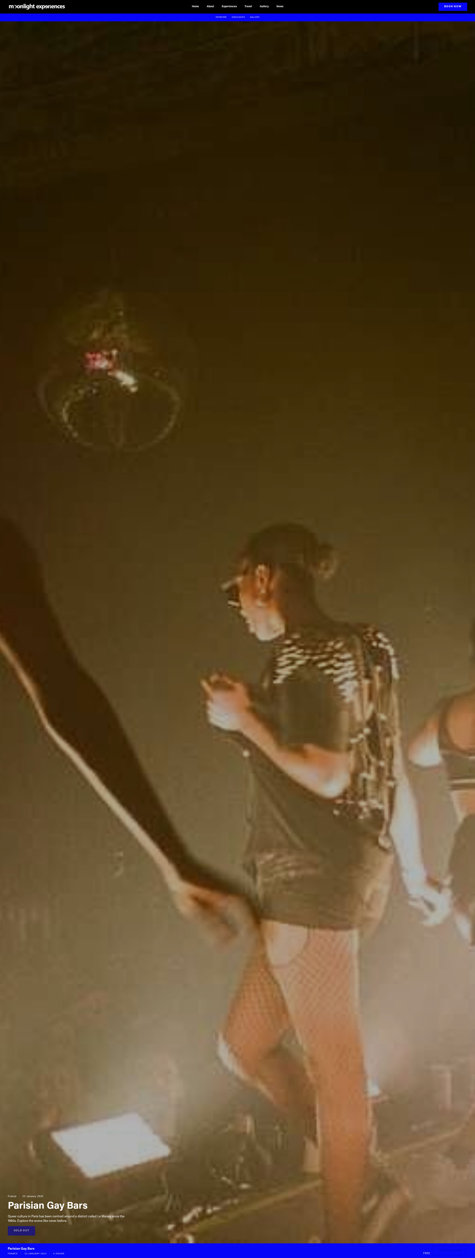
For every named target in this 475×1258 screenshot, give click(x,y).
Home (195, 6)
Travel (248, 6)
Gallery (264, 6)
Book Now (452, 6)
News (279, 6)
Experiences (229, 6)
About (210, 6)
